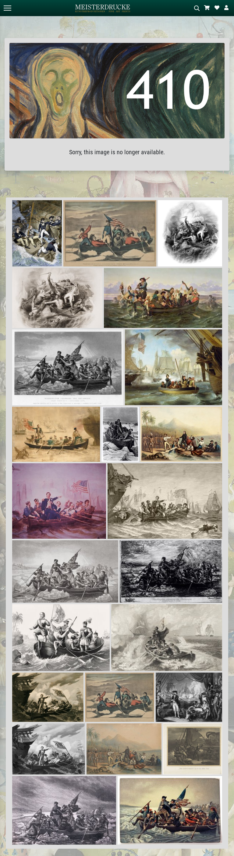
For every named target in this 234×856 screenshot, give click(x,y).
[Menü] (7, 8)
